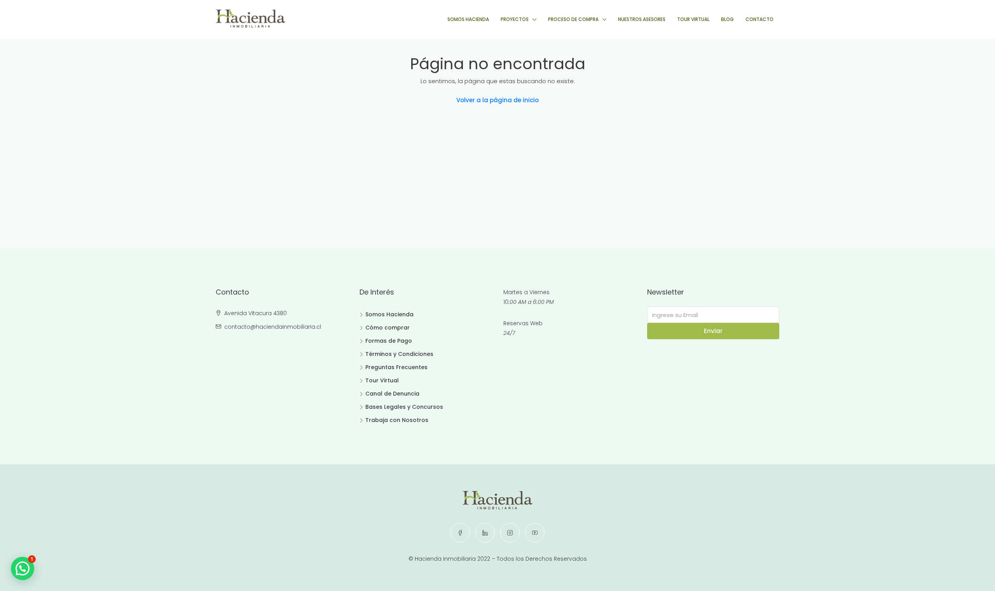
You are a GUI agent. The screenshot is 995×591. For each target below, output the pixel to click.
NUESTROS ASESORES (641, 19)
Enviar (713, 331)
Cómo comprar (387, 327)
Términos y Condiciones (399, 354)
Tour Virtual (382, 380)
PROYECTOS (515, 19)
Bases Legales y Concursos (404, 407)
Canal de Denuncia (392, 393)
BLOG (727, 19)
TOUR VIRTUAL (693, 19)
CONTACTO (759, 19)
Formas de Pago (388, 341)
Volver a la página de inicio (497, 100)
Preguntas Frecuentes (396, 367)
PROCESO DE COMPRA (573, 19)
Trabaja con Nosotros (396, 420)
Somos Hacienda (389, 314)
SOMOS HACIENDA (468, 19)
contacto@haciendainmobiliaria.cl (272, 327)
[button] (22, 568)
